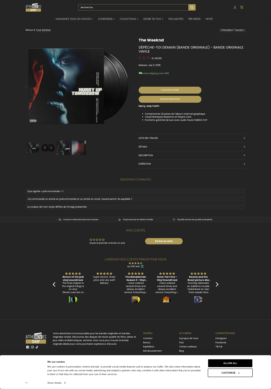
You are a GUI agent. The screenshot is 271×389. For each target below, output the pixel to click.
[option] (78, 86)
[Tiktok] (37, 347)
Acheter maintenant (170, 99)
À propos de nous (188, 338)
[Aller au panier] (242, 7)
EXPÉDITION (145, 163)
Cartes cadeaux (188, 346)
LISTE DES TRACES (148, 138)
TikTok (218, 346)
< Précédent (226, 30)
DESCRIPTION (146, 155)
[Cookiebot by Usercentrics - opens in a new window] (26, 383)
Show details (54, 382)
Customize (228, 372)
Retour (146, 342)
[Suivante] (126, 86)
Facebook (220, 342)
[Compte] (234, 7)
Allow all (230, 363)
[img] (135, 263)
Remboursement (152, 350)
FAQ (181, 342)
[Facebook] (27, 347)
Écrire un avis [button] (164, 241)
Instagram (221, 338)
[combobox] (133, 7)
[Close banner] (259, 360)
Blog (181, 350)
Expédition (148, 346)
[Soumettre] (192, 7)
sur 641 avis (133, 266)
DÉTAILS (143, 146)
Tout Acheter (43, 30)
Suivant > (240, 30)
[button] (55, 284)
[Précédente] (30, 86)
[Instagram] (32, 347)
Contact (147, 338)
